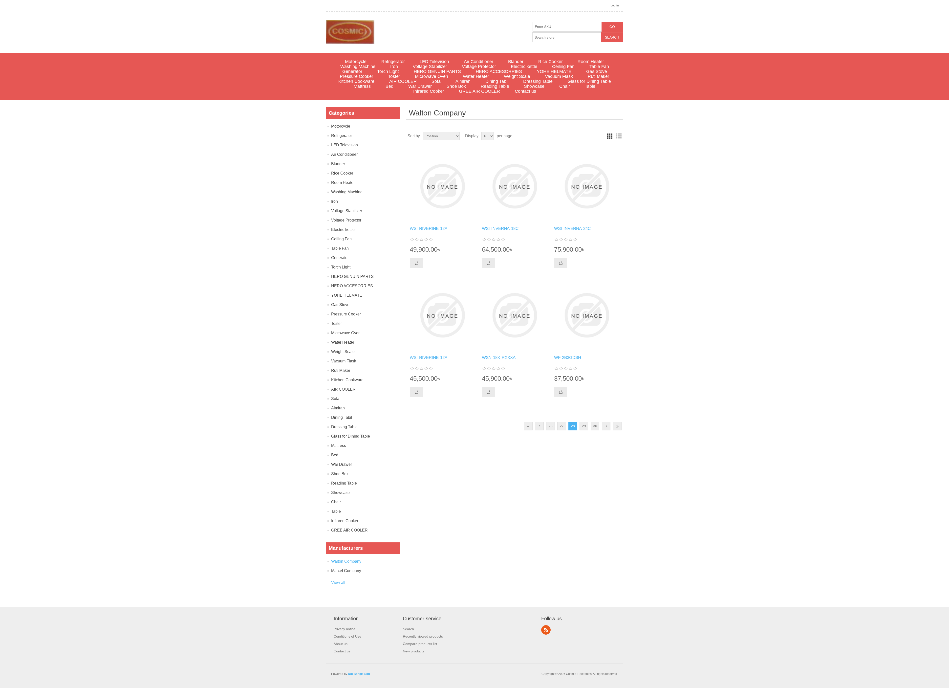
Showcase (534, 86)
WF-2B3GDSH (567, 357)
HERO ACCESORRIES (499, 71)
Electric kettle (524, 66)
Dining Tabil (496, 81)
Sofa (436, 81)
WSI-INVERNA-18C (500, 228)
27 (562, 426)
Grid (610, 136)
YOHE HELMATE (554, 71)
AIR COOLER (403, 81)
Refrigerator (393, 61)
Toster (394, 76)
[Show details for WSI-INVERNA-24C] (587, 186)
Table (590, 86)
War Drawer (420, 86)
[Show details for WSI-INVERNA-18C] (514, 186)
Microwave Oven (431, 76)
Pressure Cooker (356, 76)
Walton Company (346, 561)
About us (340, 644)
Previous (539, 426)
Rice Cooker (550, 61)
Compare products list (420, 644)
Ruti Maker (598, 76)
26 (551, 426)
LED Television (434, 61)
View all (338, 582)
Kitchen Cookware (356, 81)
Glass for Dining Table (589, 81)
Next (606, 426)
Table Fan (599, 66)
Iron (394, 66)
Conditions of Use (347, 636)
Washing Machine (357, 66)
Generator (352, 71)
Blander (515, 61)
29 (584, 426)
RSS (546, 630)
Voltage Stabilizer (430, 66)
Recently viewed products (423, 636)
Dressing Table (538, 81)
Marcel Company (346, 571)
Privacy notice (344, 629)
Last (617, 426)
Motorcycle (356, 61)
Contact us (525, 91)
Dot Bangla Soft (359, 674)
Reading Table (495, 86)
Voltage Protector (479, 66)
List (619, 136)
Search (408, 629)
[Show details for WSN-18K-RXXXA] (514, 315)
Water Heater (476, 76)
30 (595, 426)
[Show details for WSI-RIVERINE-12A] (442, 186)
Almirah (463, 81)
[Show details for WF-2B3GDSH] (587, 315)
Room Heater (591, 61)
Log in (614, 5)
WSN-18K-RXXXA (499, 357)
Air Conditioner (478, 61)
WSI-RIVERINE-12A (428, 228)
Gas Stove (596, 71)
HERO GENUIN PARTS (437, 71)
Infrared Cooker (428, 91)
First (528, 426)
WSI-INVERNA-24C (572, 228)
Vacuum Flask (559, 76)
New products (413, 651)
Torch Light (388, 71)
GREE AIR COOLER (479, 91)
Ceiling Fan (563, 66)
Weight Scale (517, 76)
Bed (389, 86)
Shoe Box (456, 86)
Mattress (362, 86)
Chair (564, 86)
